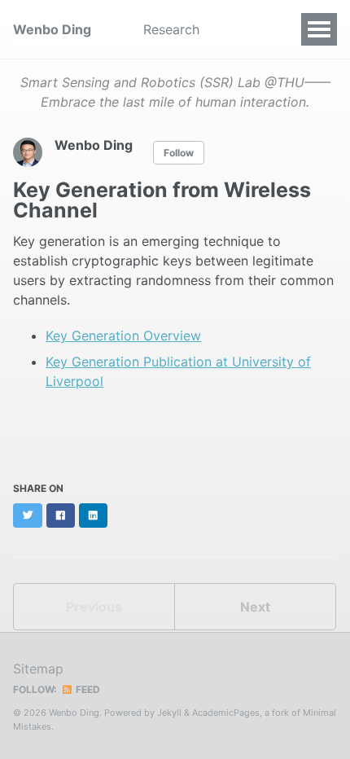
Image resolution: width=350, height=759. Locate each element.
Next (255, 607)
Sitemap (38, 668)
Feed (86, 689)
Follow (179, 153)
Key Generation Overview (123, 335)
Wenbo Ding (52, 29)
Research (171, 29)
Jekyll (169, 712)
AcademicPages (226, 712)
